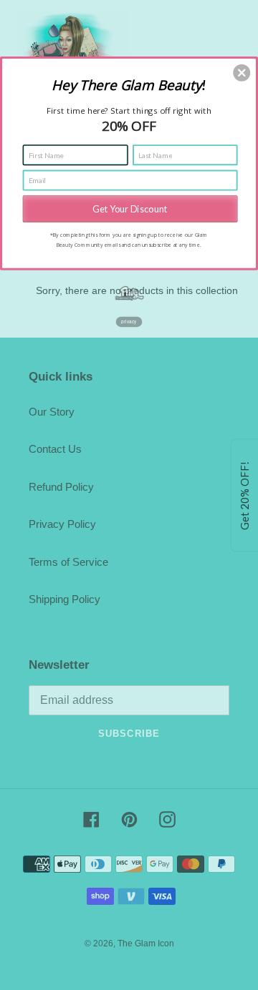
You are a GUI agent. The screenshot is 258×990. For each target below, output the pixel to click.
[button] (241, 73)
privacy (128, 321)
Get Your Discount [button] (129, 208)
